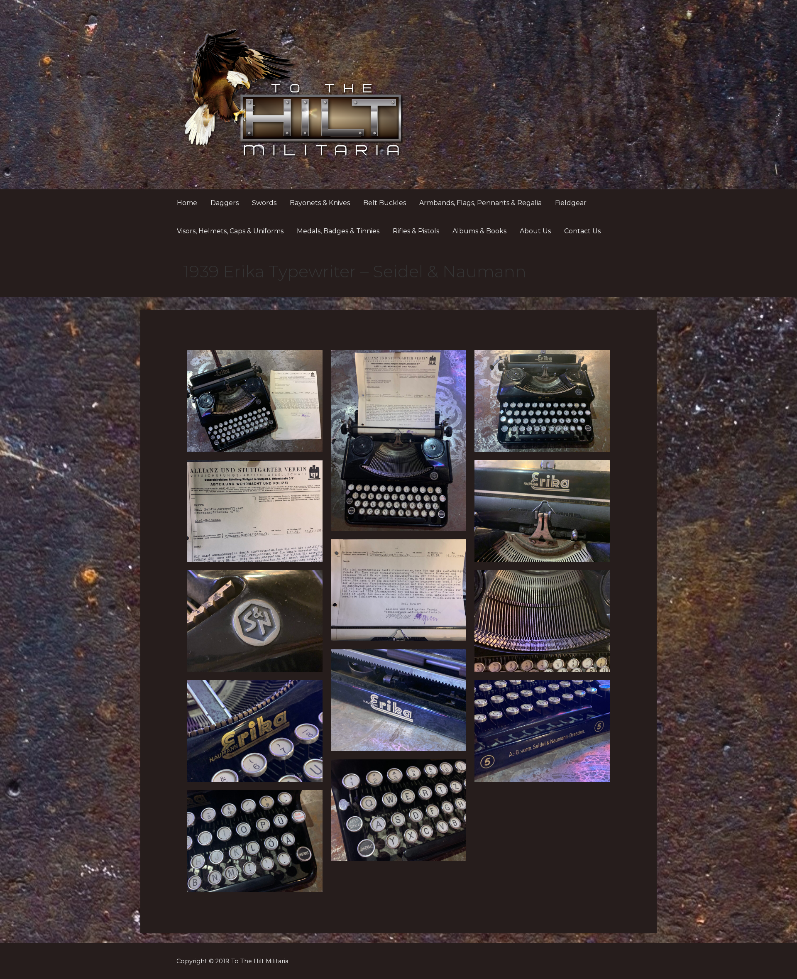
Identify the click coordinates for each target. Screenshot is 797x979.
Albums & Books (479, 231)
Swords (264, 203)
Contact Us (582, 231)
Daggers (224, 203)
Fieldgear (571, 203)
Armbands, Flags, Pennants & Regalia (480, 203)
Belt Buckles (384, 203)
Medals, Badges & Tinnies (338, 231)
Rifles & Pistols (416, 231)
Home (187, 203)
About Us (535, 231)
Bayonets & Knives (320, 203)
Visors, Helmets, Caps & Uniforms (230, 231)
